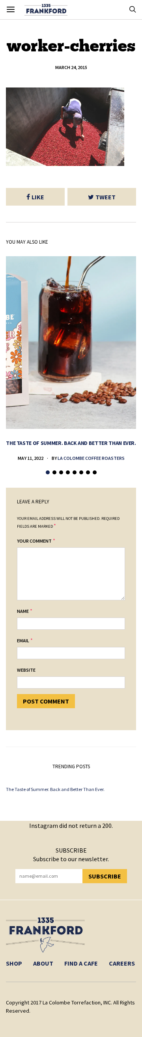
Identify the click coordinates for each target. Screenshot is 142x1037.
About (43, 963)
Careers (122, 963)
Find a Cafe (81, 963)
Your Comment (34, 541)
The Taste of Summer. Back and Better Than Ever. (71, 443)
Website (26, 670)
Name (23, 611)
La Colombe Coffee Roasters (91, 458)
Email (23, 640)
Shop (14, 963)
